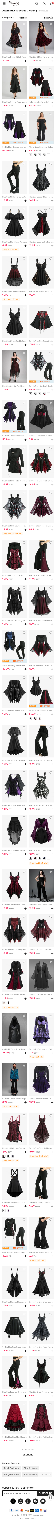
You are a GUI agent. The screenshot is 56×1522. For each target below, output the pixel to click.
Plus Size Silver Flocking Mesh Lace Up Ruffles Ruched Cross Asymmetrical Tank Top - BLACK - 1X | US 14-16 (41, 1392)
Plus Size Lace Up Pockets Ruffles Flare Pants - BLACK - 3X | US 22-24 (41, 1203)
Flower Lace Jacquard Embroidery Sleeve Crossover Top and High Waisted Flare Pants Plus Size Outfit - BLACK (41, 147)
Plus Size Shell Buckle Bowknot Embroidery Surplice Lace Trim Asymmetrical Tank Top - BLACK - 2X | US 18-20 (41, 805)
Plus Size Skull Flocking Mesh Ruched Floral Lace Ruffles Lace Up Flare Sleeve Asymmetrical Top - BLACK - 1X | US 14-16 (14, 950)
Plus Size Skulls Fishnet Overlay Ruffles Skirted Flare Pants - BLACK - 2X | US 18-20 (41, 760)
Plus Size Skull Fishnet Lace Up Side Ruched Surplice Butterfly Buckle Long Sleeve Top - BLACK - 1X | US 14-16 (14, 481)
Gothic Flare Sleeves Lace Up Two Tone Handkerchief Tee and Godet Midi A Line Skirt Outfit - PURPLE (14, 147)
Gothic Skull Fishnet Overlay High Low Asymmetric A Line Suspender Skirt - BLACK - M (14, 292)
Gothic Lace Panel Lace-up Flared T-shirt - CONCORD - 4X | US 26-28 (41, 1099)
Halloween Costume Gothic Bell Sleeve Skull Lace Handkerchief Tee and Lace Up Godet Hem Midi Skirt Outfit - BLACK (41, 102)
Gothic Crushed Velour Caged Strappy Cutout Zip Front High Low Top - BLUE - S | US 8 (14, 1099)
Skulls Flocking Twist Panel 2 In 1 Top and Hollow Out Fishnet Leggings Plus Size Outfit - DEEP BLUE (14, 666)
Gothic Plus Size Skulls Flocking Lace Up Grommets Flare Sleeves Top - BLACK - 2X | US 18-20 (14, 805)
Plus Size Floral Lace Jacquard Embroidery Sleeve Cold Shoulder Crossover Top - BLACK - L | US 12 (14, 242)
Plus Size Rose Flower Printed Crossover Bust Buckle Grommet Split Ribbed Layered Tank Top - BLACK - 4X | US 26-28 (41, 905)
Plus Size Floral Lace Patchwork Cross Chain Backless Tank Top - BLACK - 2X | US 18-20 (41, 292)
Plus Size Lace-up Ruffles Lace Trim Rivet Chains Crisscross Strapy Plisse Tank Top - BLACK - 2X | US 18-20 (41, 242)
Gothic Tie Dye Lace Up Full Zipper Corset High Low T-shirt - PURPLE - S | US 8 (41, 1049)
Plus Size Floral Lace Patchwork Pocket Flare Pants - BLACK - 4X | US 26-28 (41, 1253)
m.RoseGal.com (15, 3)
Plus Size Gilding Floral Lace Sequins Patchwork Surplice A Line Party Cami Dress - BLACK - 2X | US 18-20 (14, 102)
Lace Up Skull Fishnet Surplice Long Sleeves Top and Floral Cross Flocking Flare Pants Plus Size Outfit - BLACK (14, 1253)
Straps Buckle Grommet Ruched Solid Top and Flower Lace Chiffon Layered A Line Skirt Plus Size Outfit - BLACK (41, 711)
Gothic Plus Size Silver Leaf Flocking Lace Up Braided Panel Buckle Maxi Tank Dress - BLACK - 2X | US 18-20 (41, 1302)
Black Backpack (11, 1468)
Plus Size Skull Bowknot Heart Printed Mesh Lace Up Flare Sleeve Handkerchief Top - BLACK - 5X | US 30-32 (14, 526)
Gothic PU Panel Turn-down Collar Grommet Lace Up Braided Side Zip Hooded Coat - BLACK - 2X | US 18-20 (14, 1049)
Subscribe (45, 1493)
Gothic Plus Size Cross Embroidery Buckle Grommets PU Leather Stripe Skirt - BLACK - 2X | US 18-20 (14, 1347)
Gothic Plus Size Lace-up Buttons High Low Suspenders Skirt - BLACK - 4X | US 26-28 (14, 1203)
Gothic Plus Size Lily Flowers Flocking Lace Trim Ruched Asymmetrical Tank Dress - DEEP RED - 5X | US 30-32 (41, 1148)
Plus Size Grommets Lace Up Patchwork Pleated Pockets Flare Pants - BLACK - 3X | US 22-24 (41, 575)
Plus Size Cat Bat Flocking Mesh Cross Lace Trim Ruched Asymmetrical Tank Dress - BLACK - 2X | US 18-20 (14, 386)
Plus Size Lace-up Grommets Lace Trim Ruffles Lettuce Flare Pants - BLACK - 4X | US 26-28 (14, 1392)
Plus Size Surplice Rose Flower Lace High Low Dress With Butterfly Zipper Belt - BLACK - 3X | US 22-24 (14, 760)
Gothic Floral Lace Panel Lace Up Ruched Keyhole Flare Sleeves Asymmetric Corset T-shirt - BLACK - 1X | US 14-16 (41, 436)
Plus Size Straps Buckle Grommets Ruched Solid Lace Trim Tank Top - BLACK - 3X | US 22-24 (14, 341)
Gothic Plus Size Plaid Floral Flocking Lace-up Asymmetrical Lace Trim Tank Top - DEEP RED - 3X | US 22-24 (14, 905)
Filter (47, 17)
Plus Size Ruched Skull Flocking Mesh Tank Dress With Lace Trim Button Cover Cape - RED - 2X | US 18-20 (14, 57)
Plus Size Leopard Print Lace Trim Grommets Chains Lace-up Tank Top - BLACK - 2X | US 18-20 (41, 197)
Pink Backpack (31, 1468)
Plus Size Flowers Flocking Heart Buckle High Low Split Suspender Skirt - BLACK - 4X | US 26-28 (14, 1302)
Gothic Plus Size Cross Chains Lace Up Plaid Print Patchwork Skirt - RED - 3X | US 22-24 (41, 341)
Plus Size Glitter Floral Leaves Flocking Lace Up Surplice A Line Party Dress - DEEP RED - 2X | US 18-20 (41, 57)
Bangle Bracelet (11, 1474)
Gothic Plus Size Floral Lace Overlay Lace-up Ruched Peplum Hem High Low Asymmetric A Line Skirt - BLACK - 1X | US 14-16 (14, 850)
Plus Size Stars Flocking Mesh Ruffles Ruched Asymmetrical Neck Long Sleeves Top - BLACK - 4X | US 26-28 (14, 620)
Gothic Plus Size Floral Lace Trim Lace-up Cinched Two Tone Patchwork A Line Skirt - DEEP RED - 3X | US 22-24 (14, 1437)
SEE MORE (28, 1454)
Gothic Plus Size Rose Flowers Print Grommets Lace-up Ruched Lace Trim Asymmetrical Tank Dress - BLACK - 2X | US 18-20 (41, 1347)
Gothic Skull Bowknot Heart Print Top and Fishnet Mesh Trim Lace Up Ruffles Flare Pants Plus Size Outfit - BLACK (41, 386)
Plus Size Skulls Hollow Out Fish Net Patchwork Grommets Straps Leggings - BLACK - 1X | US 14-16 (14, 197)
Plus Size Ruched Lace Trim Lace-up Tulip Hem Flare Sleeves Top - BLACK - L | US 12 (41, 666)
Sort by (23, 17)
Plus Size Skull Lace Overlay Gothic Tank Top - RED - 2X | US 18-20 (14, 1148)
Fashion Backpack (33, 1474)
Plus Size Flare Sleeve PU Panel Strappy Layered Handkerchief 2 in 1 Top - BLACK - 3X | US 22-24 (14, 711)
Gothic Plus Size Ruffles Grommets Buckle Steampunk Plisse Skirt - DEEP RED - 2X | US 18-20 (41, 1437)
